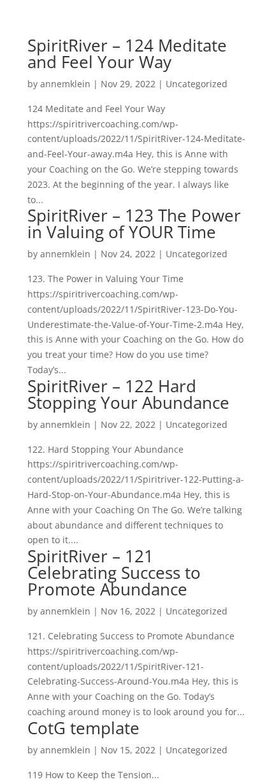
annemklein (65, 84)
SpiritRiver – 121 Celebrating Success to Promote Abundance (114, 572)
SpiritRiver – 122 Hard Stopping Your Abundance (128, 394)
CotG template (83, 727)
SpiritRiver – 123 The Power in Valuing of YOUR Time (134, 223)
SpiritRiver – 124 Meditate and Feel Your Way (127, 53)
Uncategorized (196, 84)
